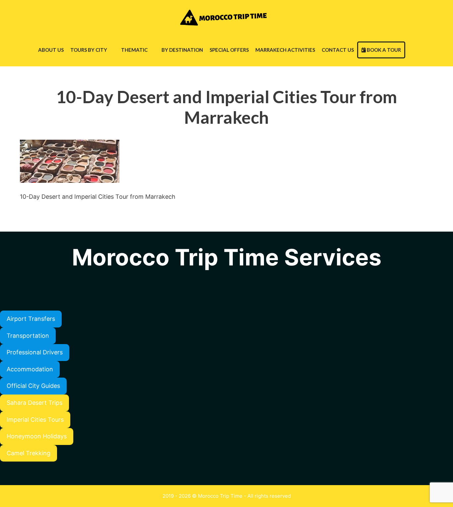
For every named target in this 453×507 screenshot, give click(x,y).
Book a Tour (383, 50)
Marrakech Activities (285, 50)
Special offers (229, 50)
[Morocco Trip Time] (225, 16)
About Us (51, 50)
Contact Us (338, 50)
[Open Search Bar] (411, 49)
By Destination (182, 50)
